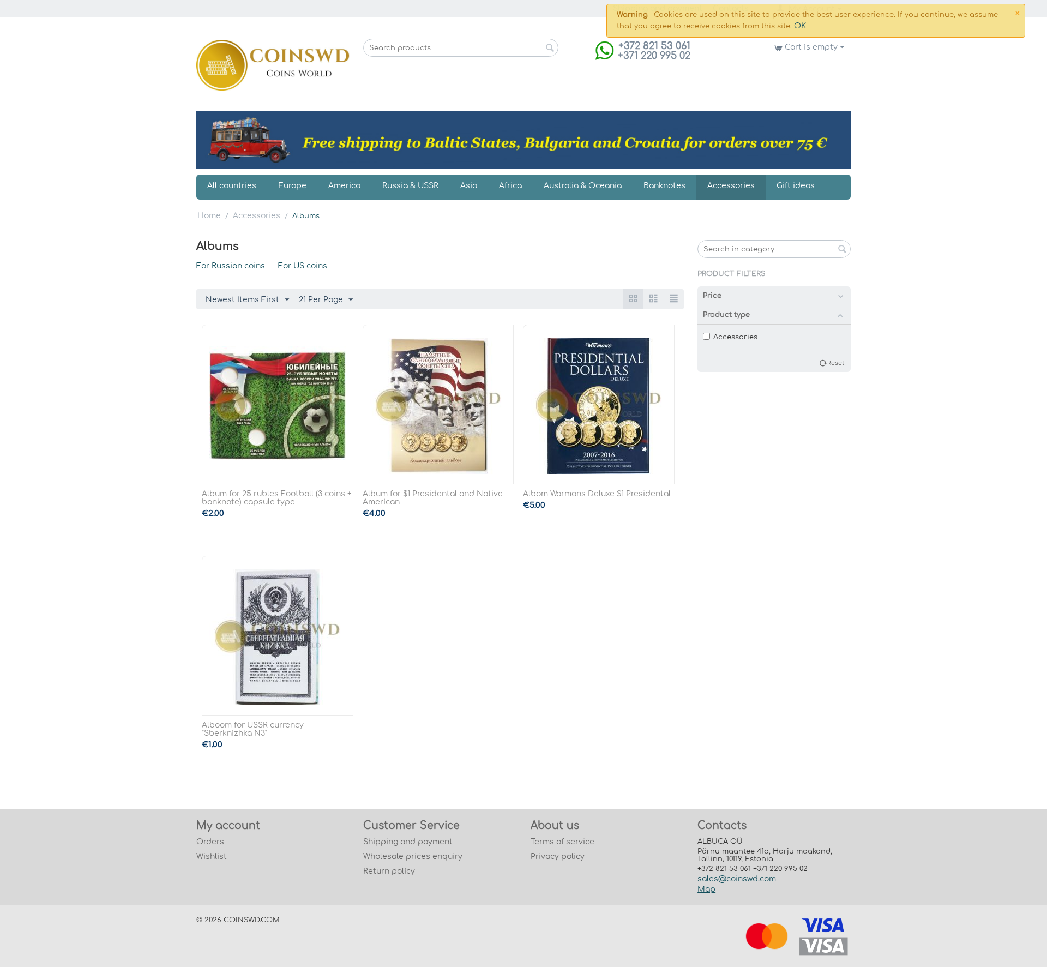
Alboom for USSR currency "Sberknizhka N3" (253, 729)
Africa (510, 186)
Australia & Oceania (583, 186)
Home (209, 216)
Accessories (731, 186)
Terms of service (562, 842)
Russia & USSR (410, 186)
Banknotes (664, 186)
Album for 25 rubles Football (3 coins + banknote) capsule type (277, 498)
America (344, 186)
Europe (292, 186)
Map (706, 889)
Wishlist (211, 856)
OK (800, 26)
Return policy (389, 871)
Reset (835, 363)
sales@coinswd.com (736, 879)
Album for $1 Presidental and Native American (433, 498)
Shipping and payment (408, 842)
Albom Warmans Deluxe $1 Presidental (597, 494)
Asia (468, 186)
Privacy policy (558, 856)
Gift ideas (796, 186)
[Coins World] (273, 65)
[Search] (550, 48)
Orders (210, 842)
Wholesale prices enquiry (412, 856)
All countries (231, 186)
